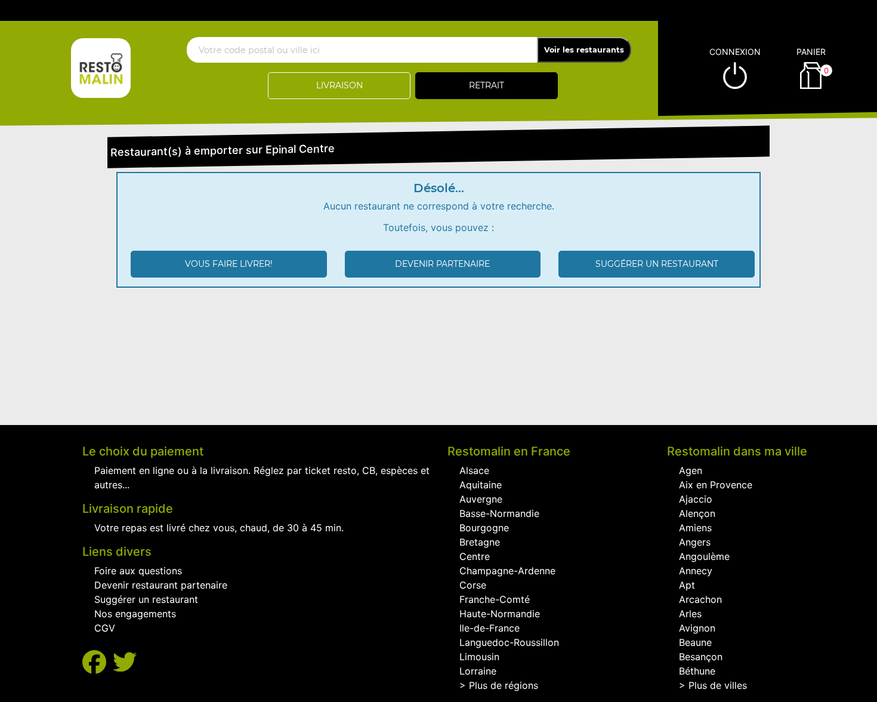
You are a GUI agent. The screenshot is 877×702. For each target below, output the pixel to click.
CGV (104, 628)
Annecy (695, 571)
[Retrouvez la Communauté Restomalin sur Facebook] (97, 662)
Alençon (697, 513)
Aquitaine (480, 485)
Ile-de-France (489, 628)
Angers (695, 542)
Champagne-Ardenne (507, 571)
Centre (474, 556)
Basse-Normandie (499, 513)
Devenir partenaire (442, 263)
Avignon (697, 628)
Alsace (474, 470)
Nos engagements (135, 614)
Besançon (700, 657)
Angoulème (704, 556)
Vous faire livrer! (229, 263)
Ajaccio (695, 499)
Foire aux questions (138, 571)
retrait (486, 85)
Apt (687, 585)
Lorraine (477, 671)
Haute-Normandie (499, 614)
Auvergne (480, 499)
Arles (690, 614)
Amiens (695, 528)
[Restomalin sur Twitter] (125, 662)
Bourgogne (484, 528)
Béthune (697, 671)
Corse (472, 585)
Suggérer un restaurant (656, 263)
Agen (690, 470)
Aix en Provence (715, 485)
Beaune (695, 642)
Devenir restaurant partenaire (160, 585)
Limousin (479, 657)
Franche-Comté (494, 599)
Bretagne (479, 542)
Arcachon (700, 599)
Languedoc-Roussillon (509, 642)
